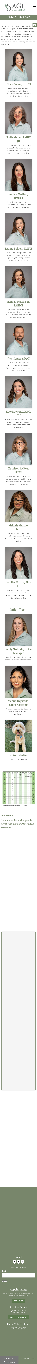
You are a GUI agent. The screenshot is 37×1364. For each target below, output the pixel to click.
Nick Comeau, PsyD (18, 358)
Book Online (18, 1300)
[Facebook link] (14, 1262)
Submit (4, 1281)
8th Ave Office (10, 1358)
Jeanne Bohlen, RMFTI (18, 248)
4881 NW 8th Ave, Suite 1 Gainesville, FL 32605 (19, 1311)
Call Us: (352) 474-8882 (18, 1317)
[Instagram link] (22, 1262)
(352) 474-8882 (13, 1031)
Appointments (10, 1362)
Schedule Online (7, 815)
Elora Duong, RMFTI (18, 84)
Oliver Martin (18, 755)
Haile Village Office (29, 1358)
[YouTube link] (18, 1262)
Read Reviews (6, 828)
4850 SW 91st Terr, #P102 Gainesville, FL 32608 (19, 1328)
